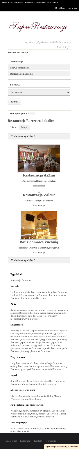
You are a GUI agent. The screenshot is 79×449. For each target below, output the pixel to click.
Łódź (27, 413)
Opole (34, 413)
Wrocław (34, 410)
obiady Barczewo (19, 366)
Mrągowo (54, 247)
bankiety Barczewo (20, 330)
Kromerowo (28, 180)
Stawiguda (24, 396)
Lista (13, 127)
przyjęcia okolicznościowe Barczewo (37, 335)
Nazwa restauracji (19, 67)
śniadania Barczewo (52, 369)
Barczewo (41, 2)
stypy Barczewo (49, 339)
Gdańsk (63, 413)
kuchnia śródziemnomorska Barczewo (29, 295)
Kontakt (38, 441)
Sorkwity (41, 396)
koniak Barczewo (48, 384)
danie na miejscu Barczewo (23, 310)
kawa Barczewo (35, 381)
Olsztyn (51, 180)
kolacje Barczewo (53, 363)
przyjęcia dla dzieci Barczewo (45, 345)
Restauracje (30, 2)
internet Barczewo (48, 310)
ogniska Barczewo (52, 348)
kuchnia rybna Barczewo (33, 298)
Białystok (53, 413)
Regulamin (51, 441)
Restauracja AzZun (39, 175)
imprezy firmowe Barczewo (44, 330)
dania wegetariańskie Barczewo (44, 366)
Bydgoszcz (45, 410)
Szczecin (50, 416)
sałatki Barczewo (35, 363)
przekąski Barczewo (31, 369)
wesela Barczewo (47, 336)
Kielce (24, 416)
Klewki (24, 398)
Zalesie (29, 200)
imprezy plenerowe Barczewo (36, 351)
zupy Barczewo (18, 363)
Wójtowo (15, 398)
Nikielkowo (35, 398)
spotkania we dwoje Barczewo (36, 342)
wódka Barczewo (29, 384)
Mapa (24, 127)
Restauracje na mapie (21, 73)
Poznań (41, 416)
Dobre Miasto (54, 396)
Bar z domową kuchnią (39, 242)
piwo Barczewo (51, 381)
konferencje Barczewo (43, 333)
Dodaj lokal (60, 8)
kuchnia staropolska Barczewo (25, 292)
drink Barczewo (18, 381)
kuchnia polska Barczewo (54, 292)
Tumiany (23, 247)
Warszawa (15, 410)
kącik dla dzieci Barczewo (43, 312)
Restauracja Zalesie (39, 195)
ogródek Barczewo (37, 315)
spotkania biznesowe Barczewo (26, 348)
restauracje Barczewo (20, 280)
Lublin (55, 410)
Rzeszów (42, 413)
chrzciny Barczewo (30, 339)
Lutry (33, 396)
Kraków (25, 410)
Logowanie (72, 8)
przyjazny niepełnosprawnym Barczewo (34, 317)
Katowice (15, 416)
